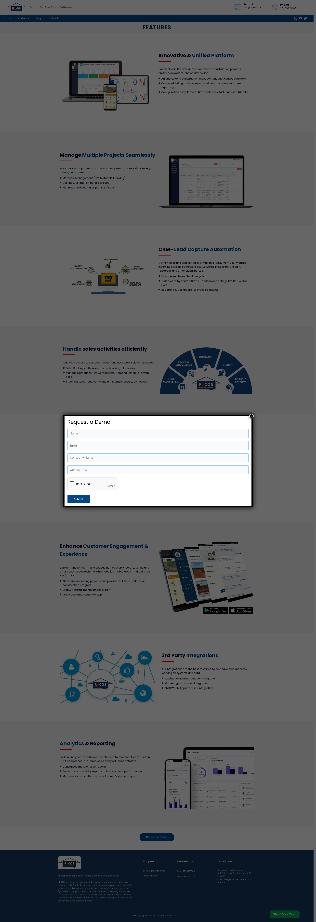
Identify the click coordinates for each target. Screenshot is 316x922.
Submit (78, 499)
